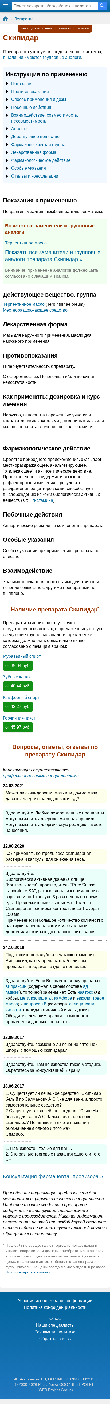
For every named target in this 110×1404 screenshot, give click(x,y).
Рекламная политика (55, 1332)
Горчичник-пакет (19, 718)
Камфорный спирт (21, 697)
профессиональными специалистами (41, 776)
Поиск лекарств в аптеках (28, 1272)
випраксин (16, 986)
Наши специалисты (55, 1325)
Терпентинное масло (26, 243)
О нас (55, 1318)
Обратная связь (55, 1338)
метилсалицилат (36, 998)
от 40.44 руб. (17, 686)
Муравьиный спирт (22, 656)
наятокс (85, 992)
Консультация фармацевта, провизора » (53, 1176)
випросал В (35, 1004)
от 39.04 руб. (17, 665)
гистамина (43, 500)
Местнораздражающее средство (35, 310)
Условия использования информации (55, 1300)
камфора (63, 998)
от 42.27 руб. (17, 706)
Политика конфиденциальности (55, 1307)
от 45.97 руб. (17, 727)
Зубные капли (17, 677)
